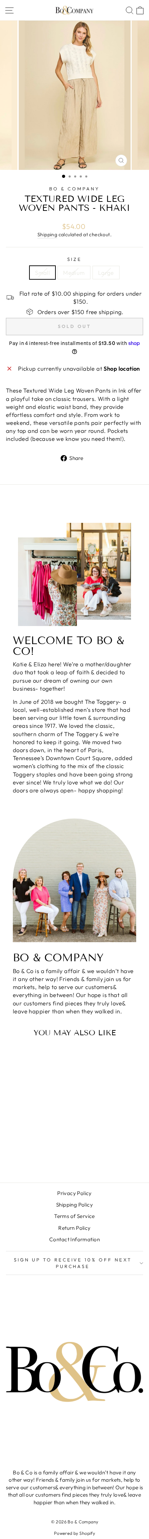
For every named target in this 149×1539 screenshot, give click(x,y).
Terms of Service (74, 1216)
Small (42, 272)
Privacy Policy (74, 1193)
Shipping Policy (74, 1204)
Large (106, 272)
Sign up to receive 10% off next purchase (73, 1263)
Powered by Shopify (74, 1533)
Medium (74, 272)
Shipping (47, 234)
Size (74, 259)
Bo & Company (74, 188)
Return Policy (74, 1228)
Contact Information (74, 1239)
